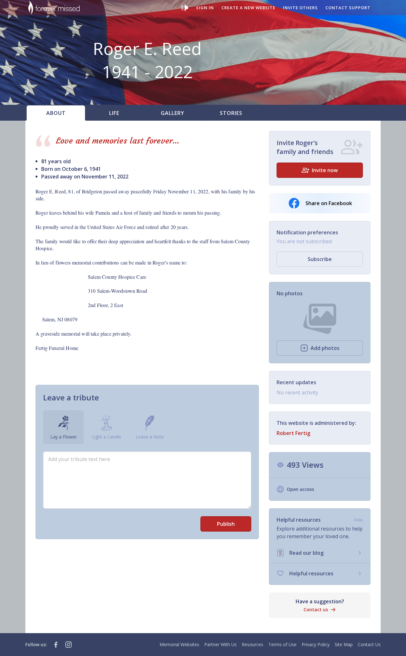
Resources (252, 644)
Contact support (347, 7)
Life (114, 113)
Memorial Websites (179, 644)
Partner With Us (220, 644)
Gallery (172, 113)
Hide (358, 519)
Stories (231, 113)
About (56, 113)
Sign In (205, 7)
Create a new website (248, 7)
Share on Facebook (328, 203)
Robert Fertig (293, 433)
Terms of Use (282, 644)
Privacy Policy (316, 644)
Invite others (300, 7)
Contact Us (369, 644)
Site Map (344, 644)
